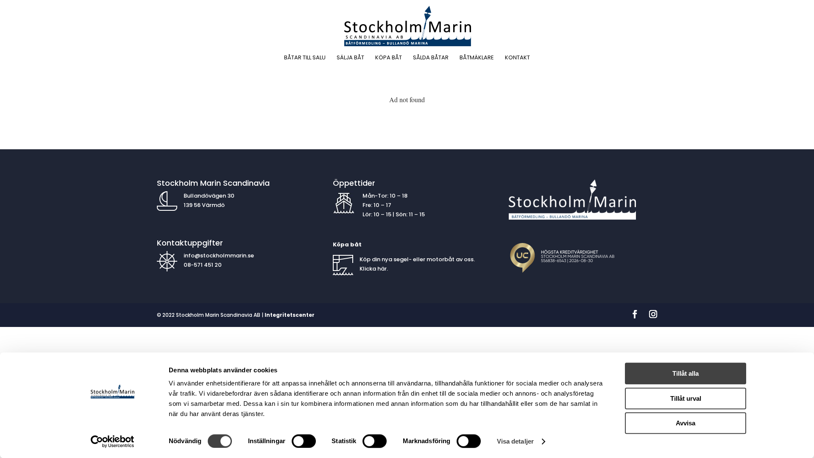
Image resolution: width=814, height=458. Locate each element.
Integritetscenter (290, 314)
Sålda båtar (431, 58)
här (382, 269)
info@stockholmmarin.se (219, 255)
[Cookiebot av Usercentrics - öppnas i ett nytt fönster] (112, 441)
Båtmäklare (477, 58)
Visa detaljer (515, 441)
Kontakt (517, 58)
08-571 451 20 (203, 265)
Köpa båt (388, 58)
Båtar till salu (305, 58)
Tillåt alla (685, 373)
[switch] (304, 441)
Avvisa (685, 423)
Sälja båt (350, 58)
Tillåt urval (685, 398)
